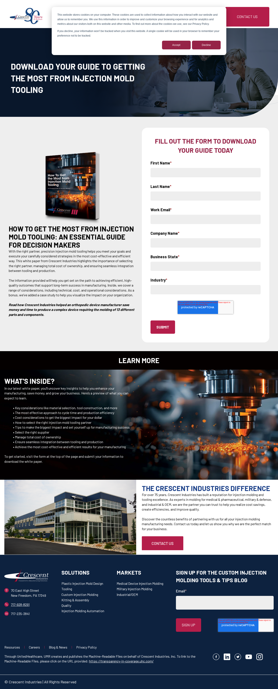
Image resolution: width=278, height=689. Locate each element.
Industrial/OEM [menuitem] (127, 594)
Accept (176, 45)
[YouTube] (248, 657)
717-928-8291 (20, 604)
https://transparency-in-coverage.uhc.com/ (121, 661)
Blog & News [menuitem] (58, 647)
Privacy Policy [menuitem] (86, 647)
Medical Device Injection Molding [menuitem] (140, 583)
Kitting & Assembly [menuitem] (75, 600)
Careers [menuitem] (34, 647)
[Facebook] (216, 657)
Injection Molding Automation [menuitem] (82, 611)
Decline (206, 45)
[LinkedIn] (227, 657)
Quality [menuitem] (66, 605)
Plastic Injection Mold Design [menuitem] (82, 583)
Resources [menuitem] (12, 647)
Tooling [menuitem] (66, 589)
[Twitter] (238, 657)
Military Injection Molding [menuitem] (134, 589)
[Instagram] (259, 657)
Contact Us (247, 16)
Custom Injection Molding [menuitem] (79, 594)
